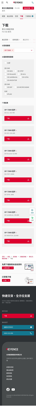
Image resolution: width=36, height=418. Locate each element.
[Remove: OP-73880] (12, 50)
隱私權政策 (9, 370)
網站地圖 (9, 379)
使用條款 (9, 376)
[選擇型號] (18, 50)
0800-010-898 (8, 333)
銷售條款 (9, 373)
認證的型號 (9, 367)
